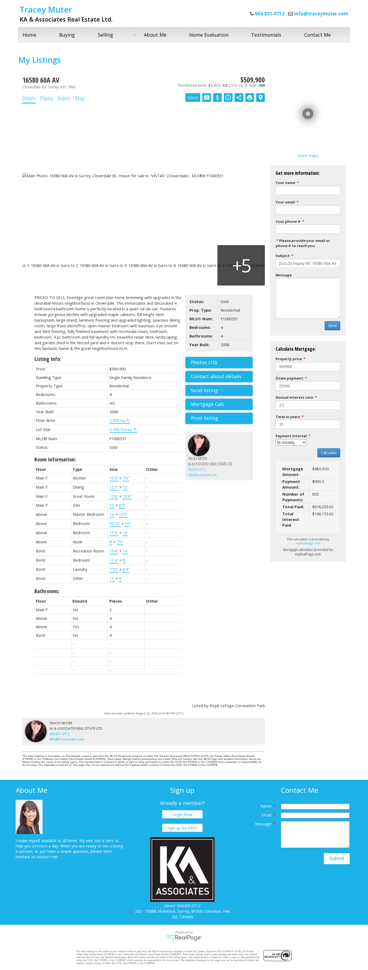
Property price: (289, 358)
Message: (284, 275)
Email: (267, 815)
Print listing (204, 418)
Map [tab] (79, 98)
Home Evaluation (208, 35)
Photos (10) (204, 362)
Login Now (182, 814)
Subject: (283, 255)
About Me (155, 35)
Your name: (286, 182)
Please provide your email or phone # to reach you (303, 243)
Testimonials (266, 35)
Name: (267, 806)
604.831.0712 (197, 469)
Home (29, 35)
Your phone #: (288, 221)
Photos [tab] (46, 98)
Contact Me (317, 35)
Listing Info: (47, 359)
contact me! (47, 856)
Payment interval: (292, 435)
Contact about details (216, 376)
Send (332, 325)
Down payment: (290, 378)
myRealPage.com (308, 543)
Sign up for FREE (182, 827)
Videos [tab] (64, 98)
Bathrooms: (47, 591)
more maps (308, 155)
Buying (67, 35)
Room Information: (55, 459)
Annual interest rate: (295, 397)
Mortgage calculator (222, 404)
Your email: (286, 202)
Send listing (204, 390)
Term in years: (288, 416)
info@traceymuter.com (321, 14)
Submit (336, 858)
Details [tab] (29, 98)
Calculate (329, 452)
